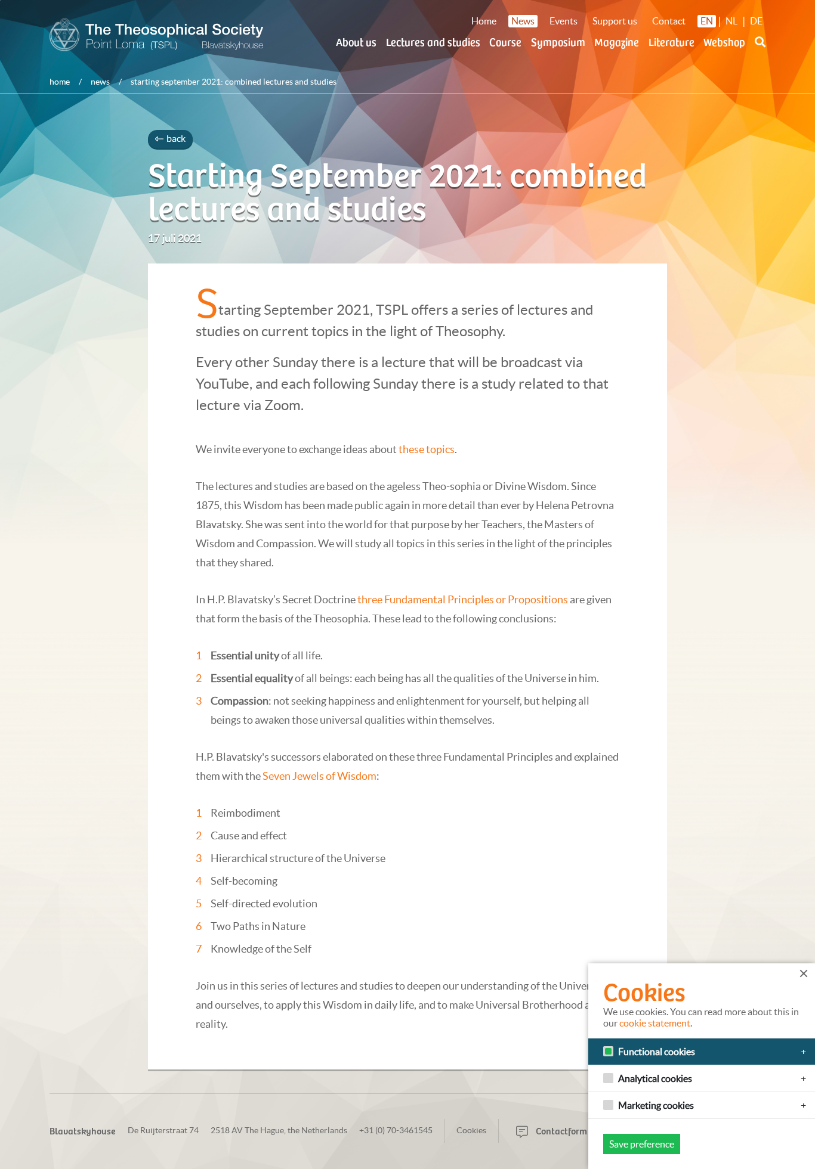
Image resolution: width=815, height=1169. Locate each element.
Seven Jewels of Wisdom (319, 776)
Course (505, 41)
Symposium (558, 41)
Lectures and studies (433, 41)
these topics (427, 449)
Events (563, 20)
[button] (760, 49)
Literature (671, 41)
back (175, 138)
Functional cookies (656, 1051)
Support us (614, 20)
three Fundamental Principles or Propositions (462, 599)
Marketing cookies (656, 1105)
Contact (669, 20)
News (523, 20)
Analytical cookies (655, 1078)
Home (483, 20)
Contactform (560, 1130)
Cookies (471, 1130)
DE (756, 20)
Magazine (616, 41)
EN (706, 20)
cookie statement (654, 1023)
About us (356, 41)
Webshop (724, 41)
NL (731, 20)
